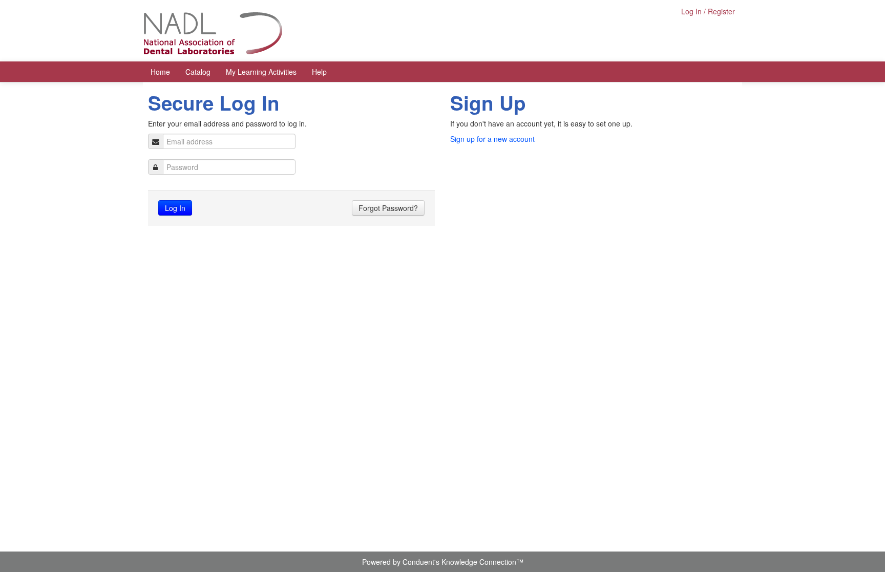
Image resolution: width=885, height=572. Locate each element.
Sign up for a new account (492, 139)
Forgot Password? (388, 208)
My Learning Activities (261, 72)
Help (319, 72)
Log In (175, 208)
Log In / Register (708, 11)
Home (160, 72)
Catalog (197, 72)
